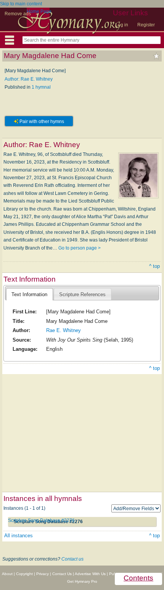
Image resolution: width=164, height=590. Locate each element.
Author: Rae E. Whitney (29, 79)
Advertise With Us (90, 574)
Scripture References (82, 294)
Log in (121, 25)
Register (146, 25)
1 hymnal (41, 87)
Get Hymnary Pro (82, 581)
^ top (154, 266)
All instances (18, 535)
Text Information (29, 294)
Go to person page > (79, 248)
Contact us (72, 559)
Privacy (42, 574)
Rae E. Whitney (63, 330)
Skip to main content (21, 3)
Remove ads (18, 13)
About (7, 574)
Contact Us (62, 574)
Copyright (24, 574)
